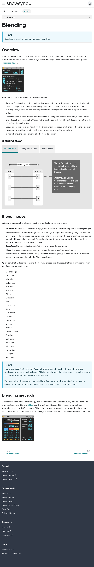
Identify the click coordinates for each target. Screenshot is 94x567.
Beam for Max (8, 479)
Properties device (9, 63)
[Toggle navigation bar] (4, 4)
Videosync (6, 471)
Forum (5, 527)
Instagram (6, 535)
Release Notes (8, 513)
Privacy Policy (8, 549)
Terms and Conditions (11, 553)
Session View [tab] (10, 148)
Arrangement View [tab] (28, 148)
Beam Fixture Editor (10, 505)
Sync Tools (6, 509)
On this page (9, 17)
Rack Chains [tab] (47, 148)
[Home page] (4, 11)
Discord (5, 531)
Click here (9, 39)
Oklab (30, 405)
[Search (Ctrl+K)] (90, 3)
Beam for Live (8, 475)
